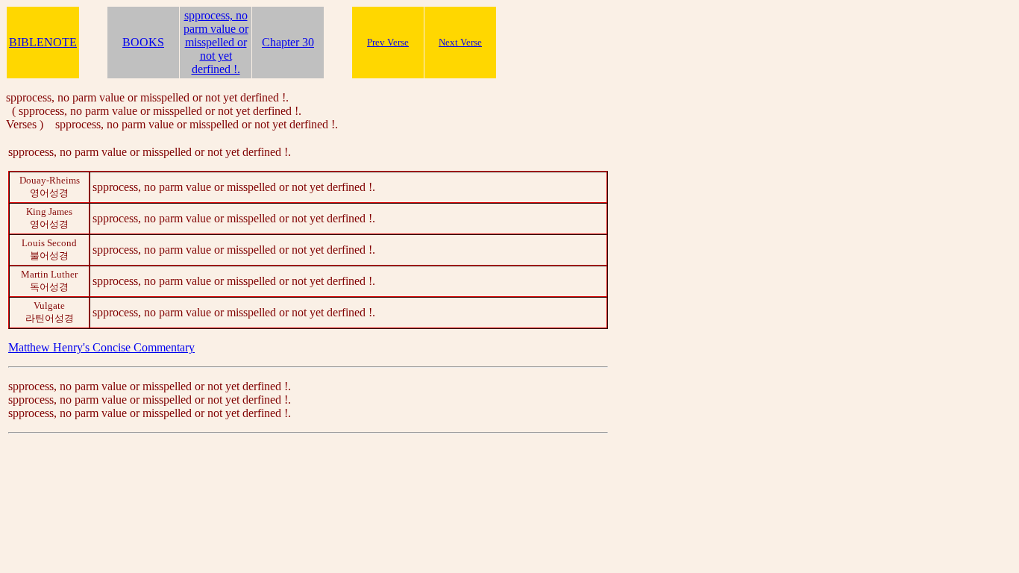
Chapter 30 (288, 42)
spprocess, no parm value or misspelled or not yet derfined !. (216, 42)
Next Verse (460, 42)
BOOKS (143, 42)
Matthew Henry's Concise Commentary (101, 347)
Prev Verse (388, 42)
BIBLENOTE (43, 42)
